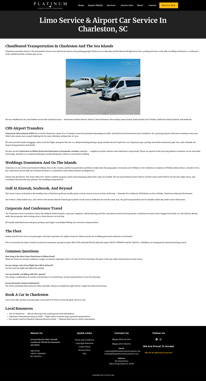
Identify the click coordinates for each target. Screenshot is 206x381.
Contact (152, 5)
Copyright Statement (84, 343)
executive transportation (87, 222)
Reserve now (79, 300)
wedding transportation (52, 179)
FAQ (84, 353)
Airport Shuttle (95, 5)
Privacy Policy (84, 350)
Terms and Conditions (84, 340)
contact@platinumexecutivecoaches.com (122, 351)
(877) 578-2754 (125, 344)
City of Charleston (16, 314)
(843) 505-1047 (125, 339)
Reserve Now (168, 5)
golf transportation (132, 199)
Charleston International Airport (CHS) (25, 316)
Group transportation (73, 277)
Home (81, 5)
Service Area (127, 5)
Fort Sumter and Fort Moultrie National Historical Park (32, 319)
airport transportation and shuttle (20, 145)
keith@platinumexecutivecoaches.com (122, 354)
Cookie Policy (84, 347)
